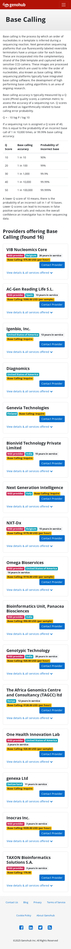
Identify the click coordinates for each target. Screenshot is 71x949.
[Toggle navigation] (63, 4)
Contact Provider (51, 265)
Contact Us (12, 902)
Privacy (38, 902)
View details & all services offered (28, 272)
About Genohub (46, 915)
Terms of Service (56, 902)
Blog (25, 902)
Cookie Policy (23, 915)
